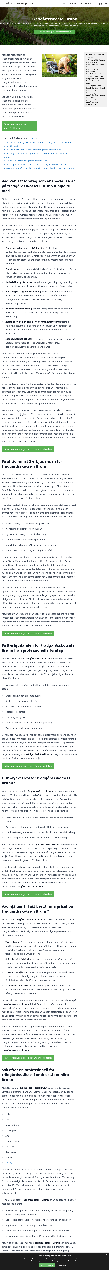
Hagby (8, 1162)
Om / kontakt (86, 3)
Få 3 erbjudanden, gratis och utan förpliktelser (54, 32)
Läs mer (76, 1261)
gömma (32, 138)
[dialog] (54, 1261)
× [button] (106, 1255)
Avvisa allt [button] (63, 1265)
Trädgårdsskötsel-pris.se (18, 3)
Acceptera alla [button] (47, 1265)
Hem (64, 3)
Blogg (99, 3)
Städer (73, 3)
